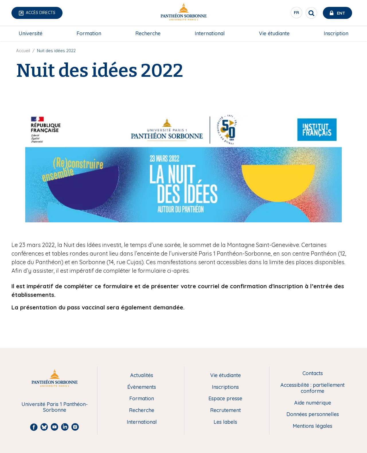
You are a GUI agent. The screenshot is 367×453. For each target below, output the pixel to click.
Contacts (312, 373)
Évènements (141, 387)
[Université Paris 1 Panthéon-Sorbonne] (183, 13)
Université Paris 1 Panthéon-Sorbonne (55, 407)
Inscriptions (225, 387)
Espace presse (225, 399)
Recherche (148, 33)
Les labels (225, 422)
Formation (89, 33)
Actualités (141, 375)
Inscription (336, 33)
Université (30, 33)
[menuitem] (30, 33)
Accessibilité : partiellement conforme (312, 388)
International (210, 33)
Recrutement (225, 410)
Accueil (23, 50)
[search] (311, 13)
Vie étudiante (274, 33)
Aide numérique (312, 403)
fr (297, 14)
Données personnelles (312, 414)
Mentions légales (312, 426)
